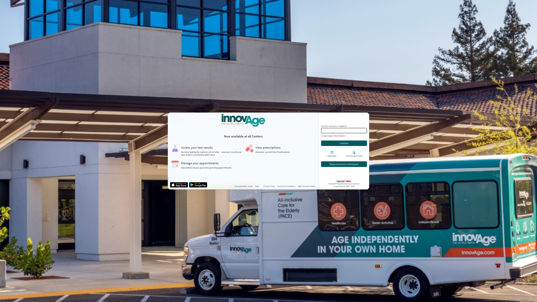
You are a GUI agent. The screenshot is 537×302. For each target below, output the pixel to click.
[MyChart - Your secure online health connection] (243, 120)
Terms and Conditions (286, 186)
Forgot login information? (333, 135)
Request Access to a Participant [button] (344, 164)
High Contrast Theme (306, 186)
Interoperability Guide (243, 186)
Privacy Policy (269, 186)
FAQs (257, 186)
